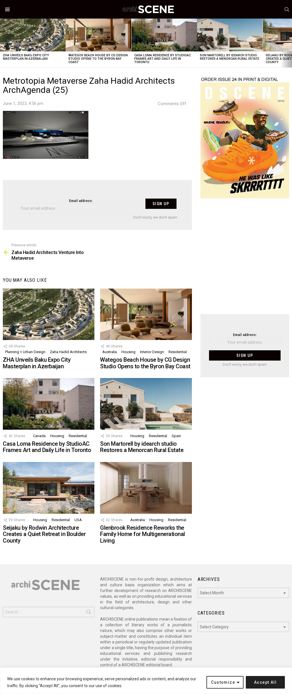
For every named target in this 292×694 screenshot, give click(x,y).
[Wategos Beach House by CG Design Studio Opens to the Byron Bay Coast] (98, 35)
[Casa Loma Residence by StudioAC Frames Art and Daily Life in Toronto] (164, 35)
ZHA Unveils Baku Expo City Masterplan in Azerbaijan (26, 57)
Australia (109, 352)
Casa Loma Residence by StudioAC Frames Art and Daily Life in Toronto (162, 58)
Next (289, 43)
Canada (39, 436)
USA (78, 520)
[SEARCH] (287, 9)
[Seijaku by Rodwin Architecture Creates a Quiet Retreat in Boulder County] (48, 488)
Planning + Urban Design (25, 352)
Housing (128, 352)
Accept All (265, 682)
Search (88, 613)
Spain (176, 436)
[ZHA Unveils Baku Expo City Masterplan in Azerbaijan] (33, 35)
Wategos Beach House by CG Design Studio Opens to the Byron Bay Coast (98, 58)
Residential (178, 352)
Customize (223, 682)
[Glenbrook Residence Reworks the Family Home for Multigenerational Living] (146, 488)
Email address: (81, 201)
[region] (146, 680)
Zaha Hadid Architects (68, 352)
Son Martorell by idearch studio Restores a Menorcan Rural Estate (229, 57)
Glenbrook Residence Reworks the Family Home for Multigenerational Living (142, 534)
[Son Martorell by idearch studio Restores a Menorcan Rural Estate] (230, 35)
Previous (3, 43)
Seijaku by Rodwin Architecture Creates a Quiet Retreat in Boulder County (44, 534)
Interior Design (152, 352)
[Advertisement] (244, 259)
